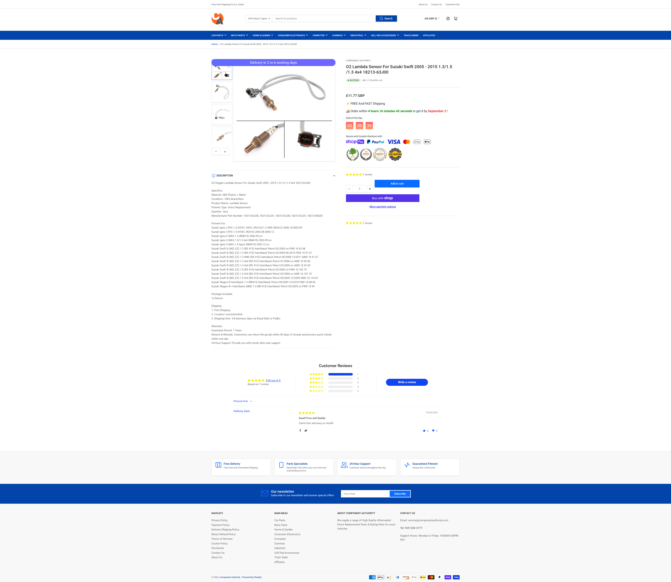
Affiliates (429, 35)
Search (388, 18)
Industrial (356, 35)
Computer (318, 35)
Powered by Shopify (252, 577)
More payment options (383, 206)
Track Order (411, 35)
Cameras (337, 35)
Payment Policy (220, 525)
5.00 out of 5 (273, 380)
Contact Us (436, 4)
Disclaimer (217, 548)
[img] (307, 413)
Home (214, 44)
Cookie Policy (219, 543)
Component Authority (358, 60)
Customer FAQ (452, 4)
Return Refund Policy (223, 534)
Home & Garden (261, 35)
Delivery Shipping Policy (225, 529)
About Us (423, 4)
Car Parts (217, 35)
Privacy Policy (219, 520)
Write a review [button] (407, 382)
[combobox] (335, 18)
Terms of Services (222, 538)
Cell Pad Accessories (383, 35)
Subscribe (400, 493)
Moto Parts (238, 35)
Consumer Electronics (291, 35)
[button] (354, 174)
